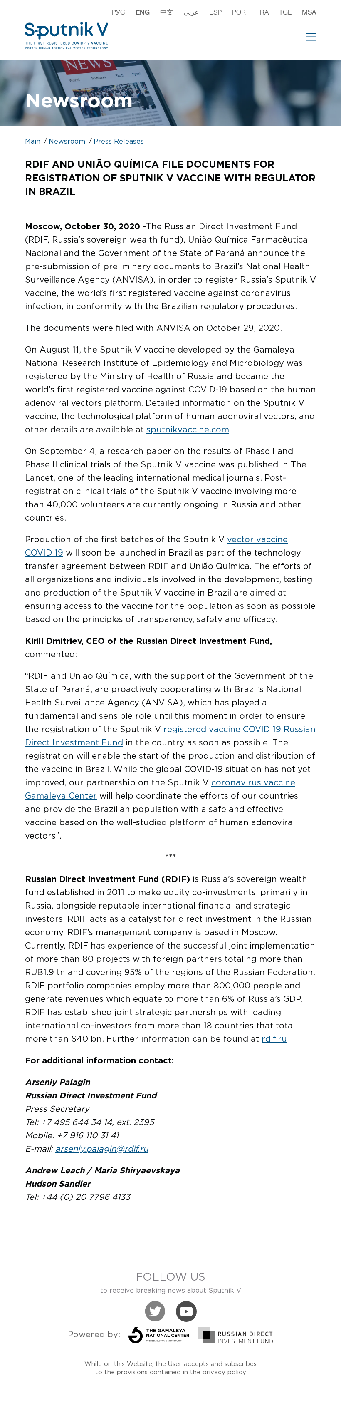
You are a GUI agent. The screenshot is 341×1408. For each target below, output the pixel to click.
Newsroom (67, 142)
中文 (166, 12)
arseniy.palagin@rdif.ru (101, 1149)
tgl (285, 12)
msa (309, 12)
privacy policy (224, 1372)
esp (215, 12)
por (239, 12)
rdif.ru (274, 1039)
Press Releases (119, 142)
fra (262, 12)
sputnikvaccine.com (187, 430)
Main (32, 142)
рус (118, 12)
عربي (191, 12)
